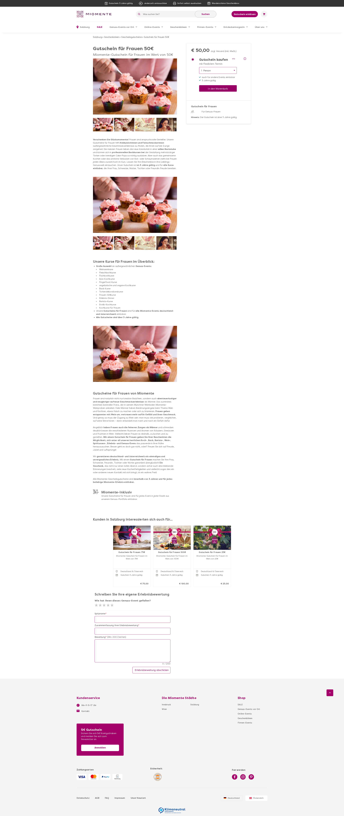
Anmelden (100, 747)
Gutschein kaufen (213, 60)
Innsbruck (166, 704)
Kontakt (85, 711)
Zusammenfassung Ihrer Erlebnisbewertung (116, 625)
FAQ (107, 798)
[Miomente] (95, 14)
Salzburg (97, 37)
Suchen (206, 14)
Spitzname (100, 613)
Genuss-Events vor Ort (122, 27)
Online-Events (152, 27)
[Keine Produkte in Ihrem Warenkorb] (264, 14)
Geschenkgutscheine (131, 37)
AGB (97, 798)
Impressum (119, 798)
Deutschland (234, 798)
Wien (164, 709)
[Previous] (95, 122)
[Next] (175, 122)
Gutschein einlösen (245, 14)
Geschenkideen (178, 27)
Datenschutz (83, 798)
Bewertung (100, 637)
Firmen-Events (205, 27)
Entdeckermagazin (234, 27)
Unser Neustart (138, 798)
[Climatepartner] (172, 809)
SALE (99, 27)
